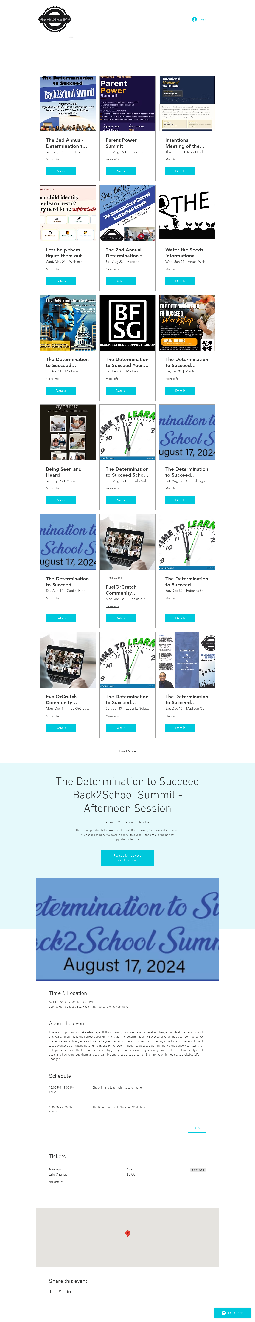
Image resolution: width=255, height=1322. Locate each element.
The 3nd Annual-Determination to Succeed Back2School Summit (65, 143)
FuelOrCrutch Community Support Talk (61, 699)
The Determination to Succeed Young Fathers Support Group (127, 362)
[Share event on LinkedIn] (69, 1291)
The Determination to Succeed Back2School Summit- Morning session (67, 581)
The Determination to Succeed (186, 581)
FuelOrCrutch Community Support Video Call (127, 590)
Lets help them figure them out (64, 252)
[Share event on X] (60, 1291)
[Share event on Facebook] (50, 1291)
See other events (127, 860)
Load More (127, 751)
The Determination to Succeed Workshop (186, 699)
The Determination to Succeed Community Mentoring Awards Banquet (67, 362)
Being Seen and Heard (64, 472)
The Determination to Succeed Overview (127, 699)
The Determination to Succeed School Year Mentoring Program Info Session (127, 472)
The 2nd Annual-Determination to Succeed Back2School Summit (125, 252)
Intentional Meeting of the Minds (182, 143)
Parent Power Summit (121, 143)
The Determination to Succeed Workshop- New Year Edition (186, 362)
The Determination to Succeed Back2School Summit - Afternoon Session (186, 472)
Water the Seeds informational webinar (184, 252)
